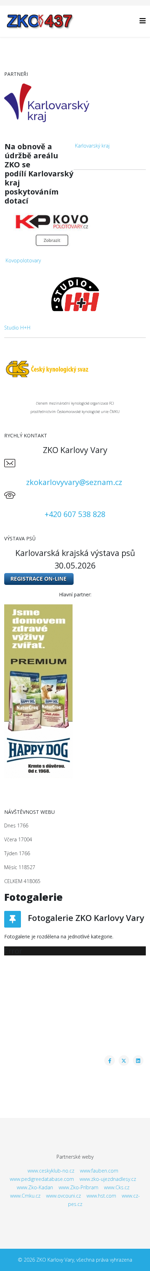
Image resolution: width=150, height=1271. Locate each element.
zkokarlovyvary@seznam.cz (74, 482)
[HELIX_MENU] (143, 21)
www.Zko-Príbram (78, 1187)
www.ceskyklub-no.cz (51, 1170)
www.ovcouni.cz (63, 1195)
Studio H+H (17, 327)
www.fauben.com (99, 1170)
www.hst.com (101, 1195)
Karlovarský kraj (92, 145)
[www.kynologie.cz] (75, 368)
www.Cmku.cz (25, 1195)
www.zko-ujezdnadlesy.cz (108, 1179)
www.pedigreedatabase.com (42, 1179)
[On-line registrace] (75, 579)
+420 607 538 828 (75, 514)
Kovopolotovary (23, 260)
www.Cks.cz (116, 1187)
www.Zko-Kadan (35, 1187)
